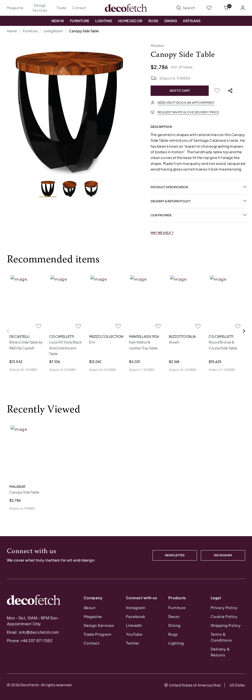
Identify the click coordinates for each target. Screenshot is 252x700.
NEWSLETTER (175, 555)
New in (57, 20)
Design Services (39, 7)
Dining (170, 20)
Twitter (132, 643)
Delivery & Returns (220, 652)
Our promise (161, 215)
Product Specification (169, 187)
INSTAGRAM (223, 555)
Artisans (192, 20)
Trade (61, 7)
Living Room (53, 31)
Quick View (18, 377)
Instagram (135, 607)
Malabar (157, 45)
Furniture (79, 20)
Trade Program (97, 634)
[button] (225, 7)
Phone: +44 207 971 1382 (29, 641)
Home (12, 31)
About (89, 607)
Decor (174, 616)
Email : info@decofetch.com (33, 632)
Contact (79, 7)
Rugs (153, 20)
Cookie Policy (224, 616)
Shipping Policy (226, 625)
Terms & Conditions (221, 637)
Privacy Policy (224, 607)
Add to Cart (180, 90)
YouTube (134, 634)
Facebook (135, 616)
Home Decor (130, 20)
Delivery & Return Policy (171, 201)
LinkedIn (134, 625)
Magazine (15, 7)
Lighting (103, 20)
